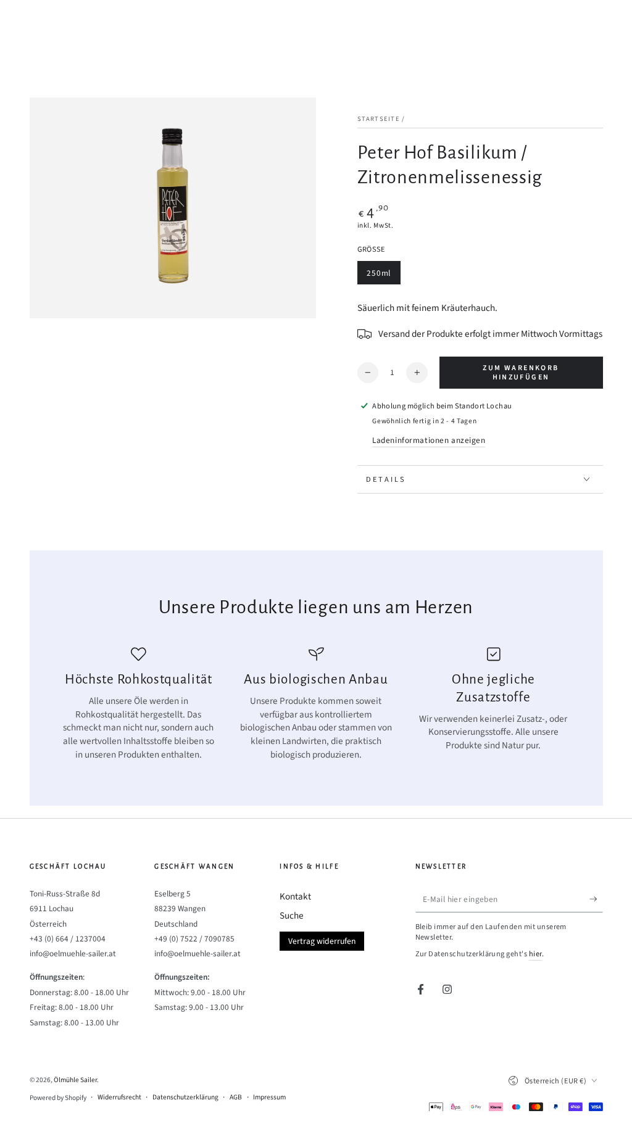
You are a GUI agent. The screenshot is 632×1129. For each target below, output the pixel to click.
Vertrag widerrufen (322, 941)
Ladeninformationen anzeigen (428, 440)
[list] (316, 704)
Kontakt (295, 896)
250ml (383, 275)
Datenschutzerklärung (185, 1097)
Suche (292, 915)
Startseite (378, 118)
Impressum (269, 1097)
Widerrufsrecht (119, 1097)
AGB (236, 1097)
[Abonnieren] (596, 899)
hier (535, 953)
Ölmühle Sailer (75, 1080)
